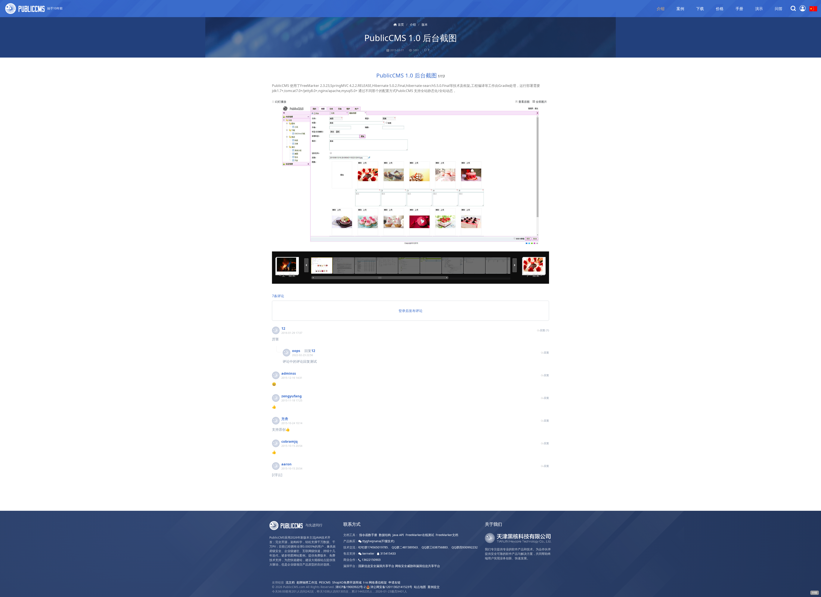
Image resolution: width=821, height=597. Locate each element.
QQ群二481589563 (405, 547)
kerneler (368, 553)
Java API (398, 535)
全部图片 (541, 102)
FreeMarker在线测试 (420, 535)
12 (283, 328)
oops (296, 350)
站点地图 (420, 587)
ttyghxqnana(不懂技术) (378, 541)
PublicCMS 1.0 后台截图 (410, 38)
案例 (680, 8)
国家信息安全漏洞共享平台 (376, 566)
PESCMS (325, 582)
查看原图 (524, 102)
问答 (779, 8)
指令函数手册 (368, 535)
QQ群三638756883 (435, 547)
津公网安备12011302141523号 (390, 587)
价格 (720, 8)
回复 (546, 352)
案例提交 (434, 587)
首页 (401, 24)
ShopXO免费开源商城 (347, 582)
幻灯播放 (280, 102)
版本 (425, 24)
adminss (288, 373)
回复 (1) (544, 330)
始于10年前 (54, 8)
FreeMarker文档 (447, 535)
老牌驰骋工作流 (306, 582)
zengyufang (291, 396)
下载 (700, 8)
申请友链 (394, 582)
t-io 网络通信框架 (375, 582)
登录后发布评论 (410, 310)
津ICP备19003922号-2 (350, 587)
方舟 (284, 418)
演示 (759, 8)
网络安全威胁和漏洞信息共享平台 (417, 566)
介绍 (660, 8)
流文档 (290, 582)
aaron (286, 464)
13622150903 (371, 560)
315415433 (387, 553)
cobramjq (289, 441)
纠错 (814, 592)
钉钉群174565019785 (373, 547)
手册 (739, 8)
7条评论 (278, 296)
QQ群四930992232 (465, 547)
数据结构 (385, 535)
